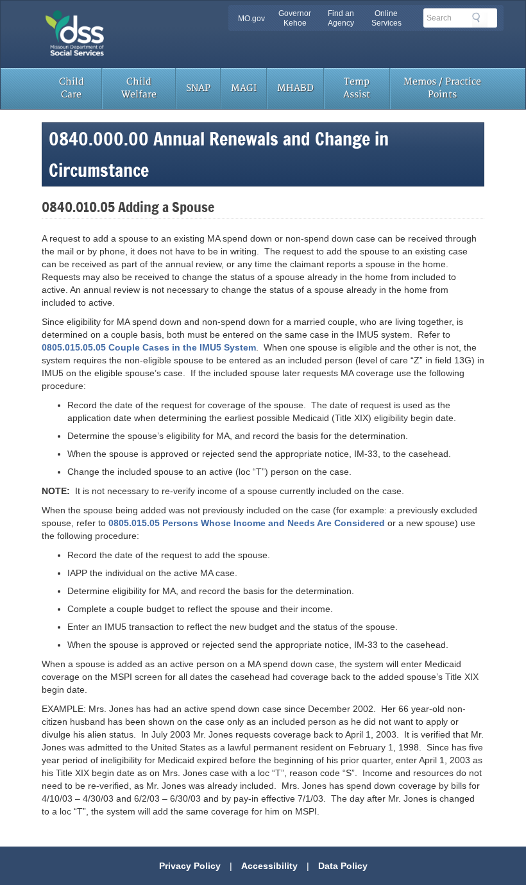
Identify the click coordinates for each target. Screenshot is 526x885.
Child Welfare (139, 88)
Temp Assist (356, 88)
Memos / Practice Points (442, 88)
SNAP (198, 88)
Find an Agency (341, 18)
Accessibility (269, 866)
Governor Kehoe (294, 18)
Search (480, 20)
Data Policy (343, 866)
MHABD (295, 88)
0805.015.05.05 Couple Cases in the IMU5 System (149, 347)
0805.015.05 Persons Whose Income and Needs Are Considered (246, 523)
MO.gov (251, 18)
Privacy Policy (190, 866)
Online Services (386, 18)
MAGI (244, 88)
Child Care (71, 88)
